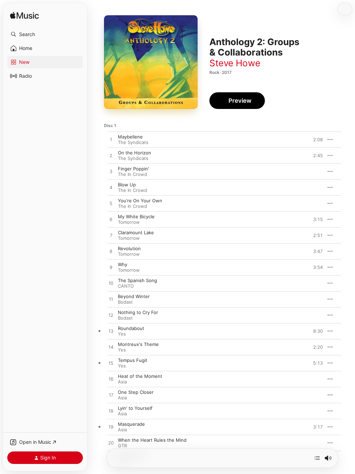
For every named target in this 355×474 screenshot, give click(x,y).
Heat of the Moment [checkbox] (140, 376)
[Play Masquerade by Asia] (111, 427)
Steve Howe (234, 63)
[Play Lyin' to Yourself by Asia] (111, 411)
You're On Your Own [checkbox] (140, 200)
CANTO (126, 286)
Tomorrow (129, 222)
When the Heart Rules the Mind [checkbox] (152, 440)
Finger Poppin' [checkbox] (133, 168)
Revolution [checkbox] (129, 248)
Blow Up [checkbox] (127, 184)
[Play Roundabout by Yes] (111, 331)
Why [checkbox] (122, 264)
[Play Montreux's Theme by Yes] (111, 347)
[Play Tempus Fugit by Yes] (111, 363)
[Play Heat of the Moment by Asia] (111, 379)
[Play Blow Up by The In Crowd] (111, 188)
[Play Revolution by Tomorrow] (111, 251)
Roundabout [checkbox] (131, 328)
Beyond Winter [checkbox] (134, 296)
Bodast (125, 302)
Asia (122, 381)
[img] (24, 16)
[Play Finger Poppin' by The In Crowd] (111, 172)
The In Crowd (132, 174)
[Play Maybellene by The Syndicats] (111, 140)
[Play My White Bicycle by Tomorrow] (111, 220)
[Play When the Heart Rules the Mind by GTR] (111, 443)
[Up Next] (317, 458)
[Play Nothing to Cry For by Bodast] (111, 315)
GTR (122, 445)
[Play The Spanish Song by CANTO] (111, 283)
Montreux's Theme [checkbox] (138, 344)
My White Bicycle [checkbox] (136, 216)
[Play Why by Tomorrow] (111, 267)
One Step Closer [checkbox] (136, 392)
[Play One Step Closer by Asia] (111, 395)
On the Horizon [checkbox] (134, 152)
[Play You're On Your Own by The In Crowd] (111, 204)
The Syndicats (133, 142)
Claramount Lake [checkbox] (136, 232)
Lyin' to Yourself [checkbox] (135, 408)
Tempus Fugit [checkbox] (132, 360)
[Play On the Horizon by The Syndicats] (111, 156)
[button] (45, 34)
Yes (122, 334)
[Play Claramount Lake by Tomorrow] (111, 235)
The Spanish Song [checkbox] (137, 280)
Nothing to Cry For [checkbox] (138, 312)
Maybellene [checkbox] (130, 136)
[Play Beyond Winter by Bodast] (111, 299)
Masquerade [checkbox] (131, 424)
